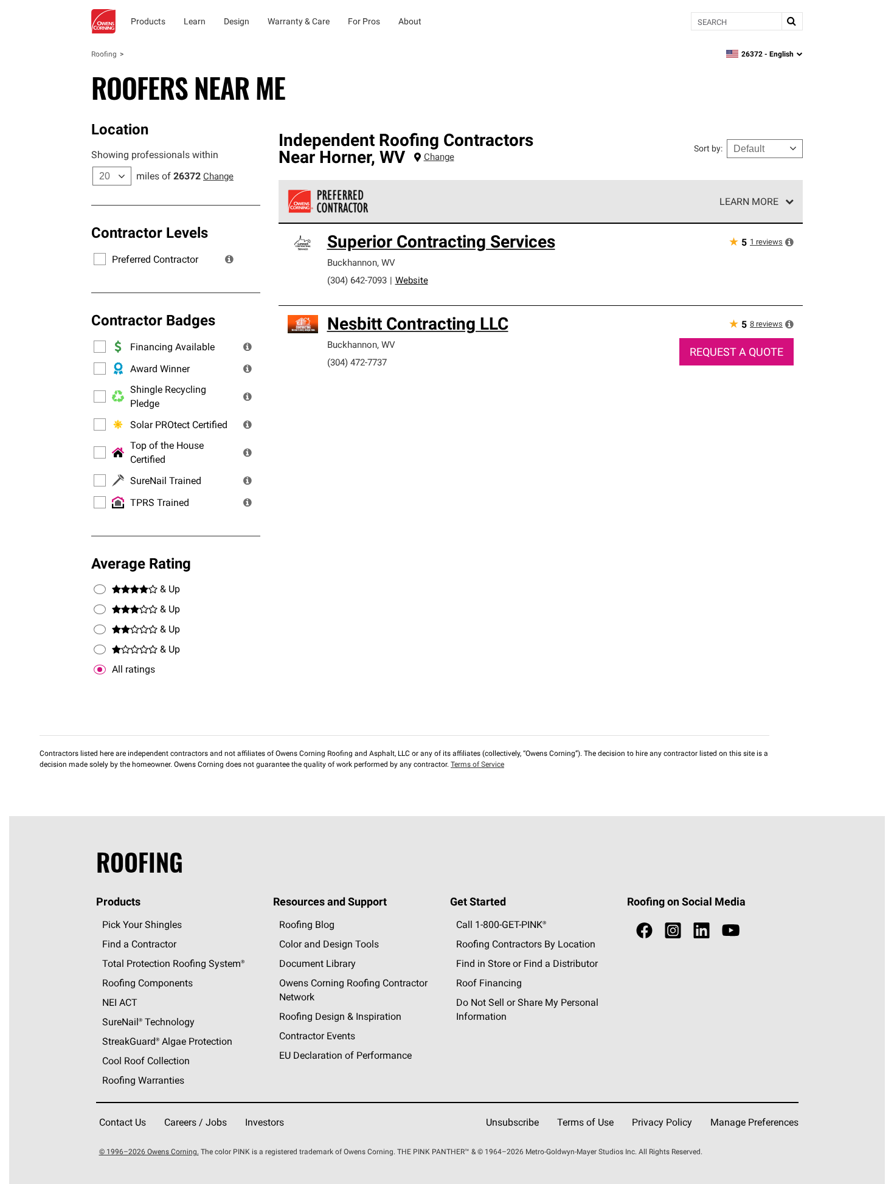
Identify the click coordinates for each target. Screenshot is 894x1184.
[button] (229, 259)
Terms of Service (477, 764)
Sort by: (708, 148)
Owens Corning (103, 21)
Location (119, 129)
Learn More (748, 201)
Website (411, 280)
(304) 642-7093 (357, 280)
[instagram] (673, 930)
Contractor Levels (149, 232)
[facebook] (644, 930)
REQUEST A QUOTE (736, 352)
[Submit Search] (792, 21)
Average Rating (141, 563)
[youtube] (731, 930)
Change (218, 176)
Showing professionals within (154, 154)
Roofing (104, 53)
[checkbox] (99, 669)
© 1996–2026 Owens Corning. (149, 1151)
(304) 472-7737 (357, 362)
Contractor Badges (153, 320)
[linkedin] (701, 930)
